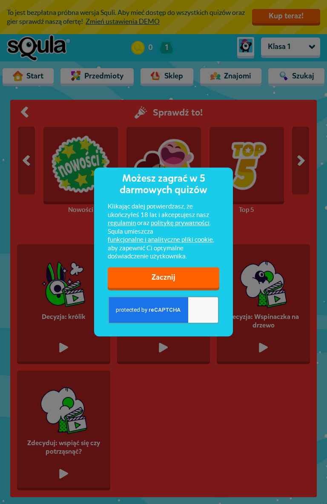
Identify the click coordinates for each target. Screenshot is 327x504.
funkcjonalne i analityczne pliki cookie (160, 239)
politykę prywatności (180, 222)
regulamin (122, 222)
